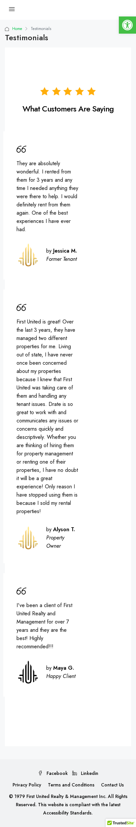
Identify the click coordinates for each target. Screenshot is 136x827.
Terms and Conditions (71, 784)
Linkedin (89, 773)
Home (17, 29)
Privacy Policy (27, 784)
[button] (127, 25)
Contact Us (112, 784)
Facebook (56, 773)
